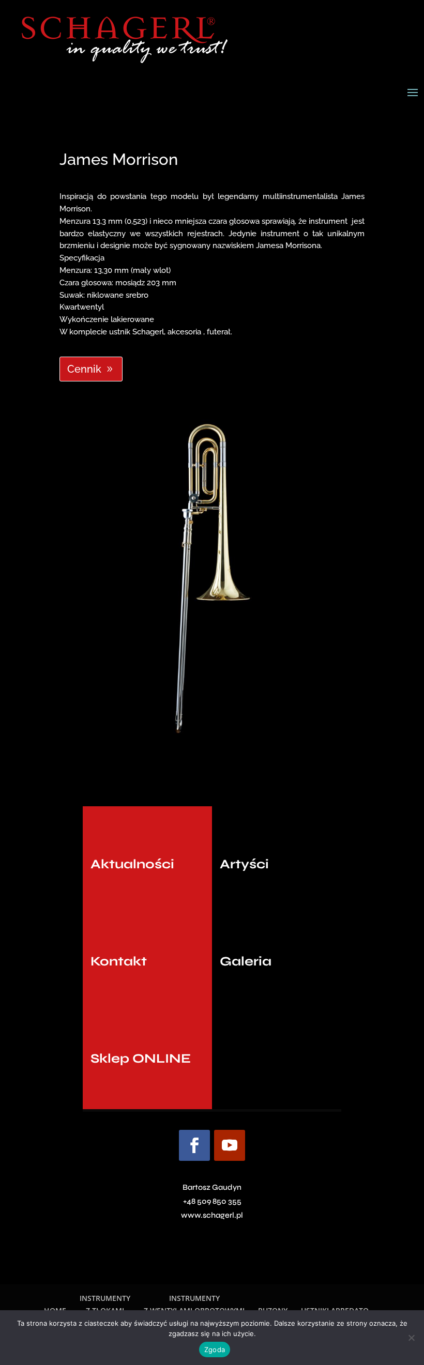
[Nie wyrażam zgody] (411, 1337)
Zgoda (214, 1349)
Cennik (84, 369)
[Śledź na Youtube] (229, 1145)
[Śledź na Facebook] (194, 1145)
